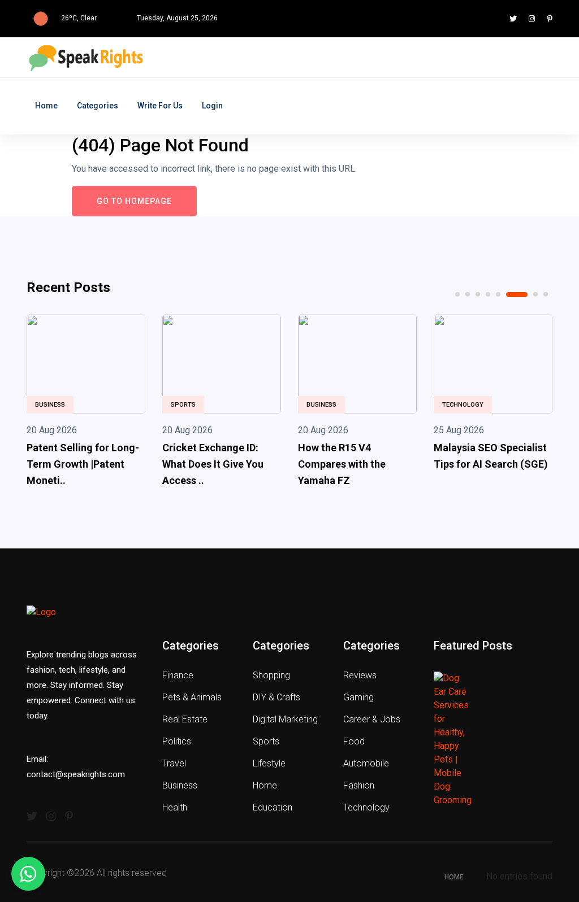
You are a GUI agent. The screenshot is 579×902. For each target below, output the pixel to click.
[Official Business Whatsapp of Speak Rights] (28, 874)
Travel (174, 763)
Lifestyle (269, 763)
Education (272, 807)
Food (354, 741)
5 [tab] (498, 294)
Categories (97, 105)
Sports (183, 404)
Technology (462, 404)
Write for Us (160, 105)
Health (174, 807)
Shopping (271, 675)
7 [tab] (535, 294)
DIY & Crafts (276, 697)
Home (46, 105)
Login (212, 105)
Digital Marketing (285, 719)
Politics (176, 741)
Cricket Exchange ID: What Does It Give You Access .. (212, 464)
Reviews (360, 675)
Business (50, 404)
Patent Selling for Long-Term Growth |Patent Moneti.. (83, 464)
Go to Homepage (134, 201)
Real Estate (185, 719)
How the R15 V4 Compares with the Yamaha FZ (342, 464)
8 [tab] (545, 294)
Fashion (358, 785)
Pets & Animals (192, 697)
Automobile (366, 763)
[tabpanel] (86, 403)
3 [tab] (478, 294)
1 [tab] (457, 294)
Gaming (358, 697)
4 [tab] (488, 294)
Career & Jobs (371, 719)
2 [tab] (467, 294)
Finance (177, 675)
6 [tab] (517, 294)
